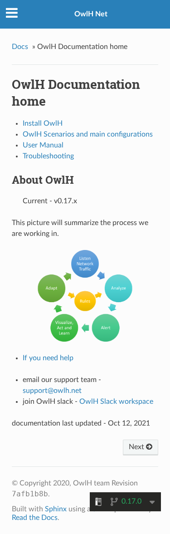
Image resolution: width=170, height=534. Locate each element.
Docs (20, 46)
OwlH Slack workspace (116, 401)
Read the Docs (35, 517)
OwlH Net (90, 14)
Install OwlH (43, 123)
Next (137, 447)
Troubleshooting (48, 156)
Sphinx (56, 509)
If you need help (48, 358)
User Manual (43, 145)
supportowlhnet (52, 390)
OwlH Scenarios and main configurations (88, 134)
